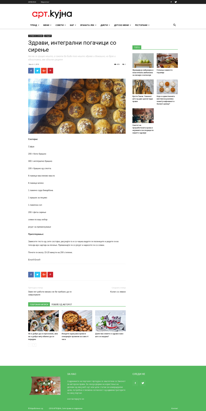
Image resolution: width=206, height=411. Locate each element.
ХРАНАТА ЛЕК (87, 25)
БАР (72, 25)
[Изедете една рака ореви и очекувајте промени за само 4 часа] (77, 320)
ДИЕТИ (104, 25)
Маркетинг (45, 2)
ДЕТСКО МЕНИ (121, 25)
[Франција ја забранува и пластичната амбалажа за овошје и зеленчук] (143, 60)
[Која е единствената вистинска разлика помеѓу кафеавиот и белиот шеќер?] (167, 87)
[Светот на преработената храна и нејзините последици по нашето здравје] (143, 115)
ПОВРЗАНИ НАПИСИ (39, 304)
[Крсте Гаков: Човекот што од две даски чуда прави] (143, 87)
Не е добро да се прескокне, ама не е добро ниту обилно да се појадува (43, 336)
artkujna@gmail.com (94, 399)
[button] (174, 25)
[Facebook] (171, 2)
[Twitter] (176, 2)
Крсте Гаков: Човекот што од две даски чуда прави (142, 98)
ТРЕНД (33, 25)
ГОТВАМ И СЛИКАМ (36, 36)
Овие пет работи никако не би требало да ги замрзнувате (49, 293)
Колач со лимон (118, 291)
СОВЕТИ (59, 25)
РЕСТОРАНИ (141, 25)
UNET (45, 408)
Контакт (174, 408)
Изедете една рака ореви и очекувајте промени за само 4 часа (75, 336)
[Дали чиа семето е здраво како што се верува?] (110, 320)
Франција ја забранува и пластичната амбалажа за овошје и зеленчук (142, 72)
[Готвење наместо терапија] (167, 60)
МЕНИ (46, 25)
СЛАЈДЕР (48, 36)
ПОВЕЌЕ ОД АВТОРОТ (62, 304)
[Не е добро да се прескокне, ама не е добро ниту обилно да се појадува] (43, 320)
